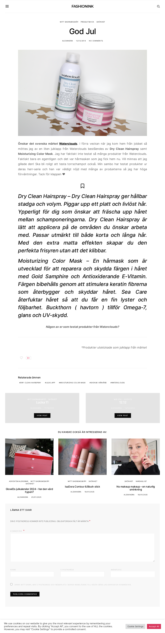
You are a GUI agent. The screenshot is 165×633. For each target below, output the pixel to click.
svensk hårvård (99, 383)
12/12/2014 (81, 41)
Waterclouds (68, 143)
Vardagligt (141, 481)
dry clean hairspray (30, 383)
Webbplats (116, 570)
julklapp (50, 383)
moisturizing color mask (73, 383)
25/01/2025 (36, 497)
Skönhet (101, 22)
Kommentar (16, 531)
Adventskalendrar (18, 481)
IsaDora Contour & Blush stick (82, 486)
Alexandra (67, 41)
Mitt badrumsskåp (69, 22)
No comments (96, 41)
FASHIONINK (82, 6)
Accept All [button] (154, 626)
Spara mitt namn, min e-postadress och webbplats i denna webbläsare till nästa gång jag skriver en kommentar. (73, 585)
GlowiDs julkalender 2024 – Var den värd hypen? (29, 490)
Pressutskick (87, 22)
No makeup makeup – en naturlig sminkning (135, 488)
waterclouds (118, 383)
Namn (13, 570)
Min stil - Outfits (123, 399)
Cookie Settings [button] (135, 626)
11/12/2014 (49, 408)
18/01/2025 (90, 492)
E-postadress (67, 570)
